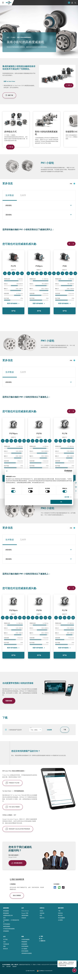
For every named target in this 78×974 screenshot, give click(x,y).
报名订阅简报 (17, 895)
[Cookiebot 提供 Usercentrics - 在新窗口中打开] (65, 471)
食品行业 (42, 917)
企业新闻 (60, 920)
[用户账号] (72, 2)
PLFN (64, 433)
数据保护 (15, 966)
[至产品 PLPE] (13, 257)
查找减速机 (6, 911)
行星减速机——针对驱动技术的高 (11, 920)
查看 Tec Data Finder (9, 81)
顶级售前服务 (24, 915)
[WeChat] (59, 887)
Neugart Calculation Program (19, 829)
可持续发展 (6, 944)
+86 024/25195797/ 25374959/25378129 (50, 964)
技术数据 (10, 195)
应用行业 (42, 908)
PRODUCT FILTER (14, 783)
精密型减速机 (6, 926)
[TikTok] (63, 887)
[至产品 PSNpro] (39, 257)
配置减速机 (6, 913)
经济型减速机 (6, 924)
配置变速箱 (9, 700)
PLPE (13, 266)
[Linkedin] (55, 887)
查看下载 (10, 95)
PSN (65, 266)
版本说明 (9, 966)
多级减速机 (24, 944)
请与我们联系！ (18, 863)
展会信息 (60, 915)
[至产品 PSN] (65, 257)
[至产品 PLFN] (65, 425)
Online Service (25, 911)
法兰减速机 (24, 948)
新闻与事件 (61, 908)
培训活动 (60, 913)
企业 (4, 936)
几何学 (23, 195)
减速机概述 (6, 908)
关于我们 (5, 939)
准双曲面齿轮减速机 (26, 953)
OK (61, 501)
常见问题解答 (61, 917)
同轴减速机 (24, 941)
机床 (41, 915)
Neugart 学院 (24, 913)
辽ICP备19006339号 (30, 970)
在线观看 (49, 729)
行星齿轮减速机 (25, 939)
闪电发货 (23, 917)
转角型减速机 (24, 946)
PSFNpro (13, 433)
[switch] (30, 491)
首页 (3, 966)
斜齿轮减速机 (24, 951)
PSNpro (39, 266)
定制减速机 (6, 931)
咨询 (4, 917)
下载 (64, 729)
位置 (4, 941)
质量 (4, 946)
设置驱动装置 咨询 (8, 915)
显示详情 (67, 497)
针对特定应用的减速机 (9, 928)
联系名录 (5, 948)
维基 (22, 936)
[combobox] (35, 730)
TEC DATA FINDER (14, 807)
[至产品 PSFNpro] (13, 425)
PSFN (39, 433)
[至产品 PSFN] (39, 425)
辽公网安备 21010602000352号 (45, 970)
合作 (22, 908)
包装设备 (42, 913)
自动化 (41, 911)
